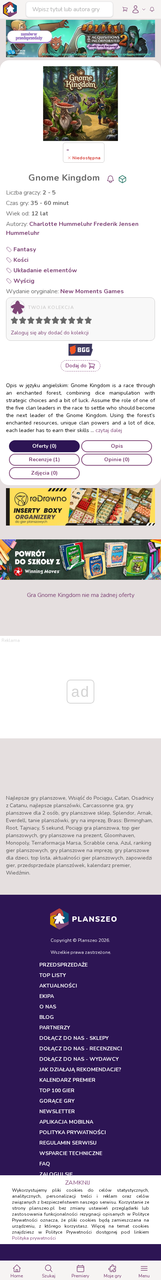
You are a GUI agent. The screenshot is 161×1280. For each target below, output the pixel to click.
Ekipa (46, 996)
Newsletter (57, 1111)
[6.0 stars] (57, 321)
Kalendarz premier (67, 1080)
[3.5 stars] (37, 321)
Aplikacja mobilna (66, 1122)
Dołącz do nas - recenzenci (80, 1048)
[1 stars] (13, 321)
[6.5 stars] (62, 321)
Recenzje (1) (44, 459)
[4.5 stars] (45, 321)
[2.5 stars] (29, 321)
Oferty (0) (44, 446)
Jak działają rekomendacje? (80, 1069)
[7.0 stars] (65, 321)
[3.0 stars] (32, 321)
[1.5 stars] (21, 321)
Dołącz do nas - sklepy (74, 1038)
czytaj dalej (108, 430)
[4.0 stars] (41, 321)
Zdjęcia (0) (44, 473)
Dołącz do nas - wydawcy (79, 1059)
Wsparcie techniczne (70, 1153)
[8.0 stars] (73, 321)
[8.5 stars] (78, 321)
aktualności (58, 985)
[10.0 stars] (90, 321)
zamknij (77, 1183)
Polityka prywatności (34, 1238)
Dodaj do (76, 365)
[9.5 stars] (86, 321)
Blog (46, 1017)
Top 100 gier (57, 1090)
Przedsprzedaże (63, 964)
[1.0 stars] (16, 321)
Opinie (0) (117, 459)
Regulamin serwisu (68, 1142)
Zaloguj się (56, 1174)
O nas (47, 1006)
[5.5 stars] (53, 321)
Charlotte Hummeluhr (60, 224)
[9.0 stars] (81, 321)
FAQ (44, 1163)
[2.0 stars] (24, 321)
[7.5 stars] (70, 321)
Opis (117, 446)
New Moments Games (92, 291)
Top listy (52, 975)
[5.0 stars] (49, 321)
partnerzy (54, 1027)
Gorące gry (57, 1101)
